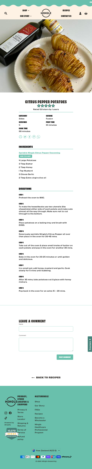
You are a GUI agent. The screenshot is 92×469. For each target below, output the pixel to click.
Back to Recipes (48, 377)
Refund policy (21, 437)
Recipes (39, 414)
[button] (20, 137)
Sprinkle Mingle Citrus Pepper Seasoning (39, 152)
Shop (37, 401)
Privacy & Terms (22, 410)
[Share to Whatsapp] (38, 137)
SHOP (24, 10)
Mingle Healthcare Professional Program (41, 428)
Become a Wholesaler (40, 419)
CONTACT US (66, 16)
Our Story (40, 405)
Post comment (65, 357)
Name (21, 324)
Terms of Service (22, 431)
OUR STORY (25, 16)
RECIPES (66, 10)
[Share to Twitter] (25, 137)
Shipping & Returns (23, 424)
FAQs (37, 409)
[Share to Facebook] (29, 137)
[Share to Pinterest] (34, 137)
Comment (22, 335)
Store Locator (21, 417)
